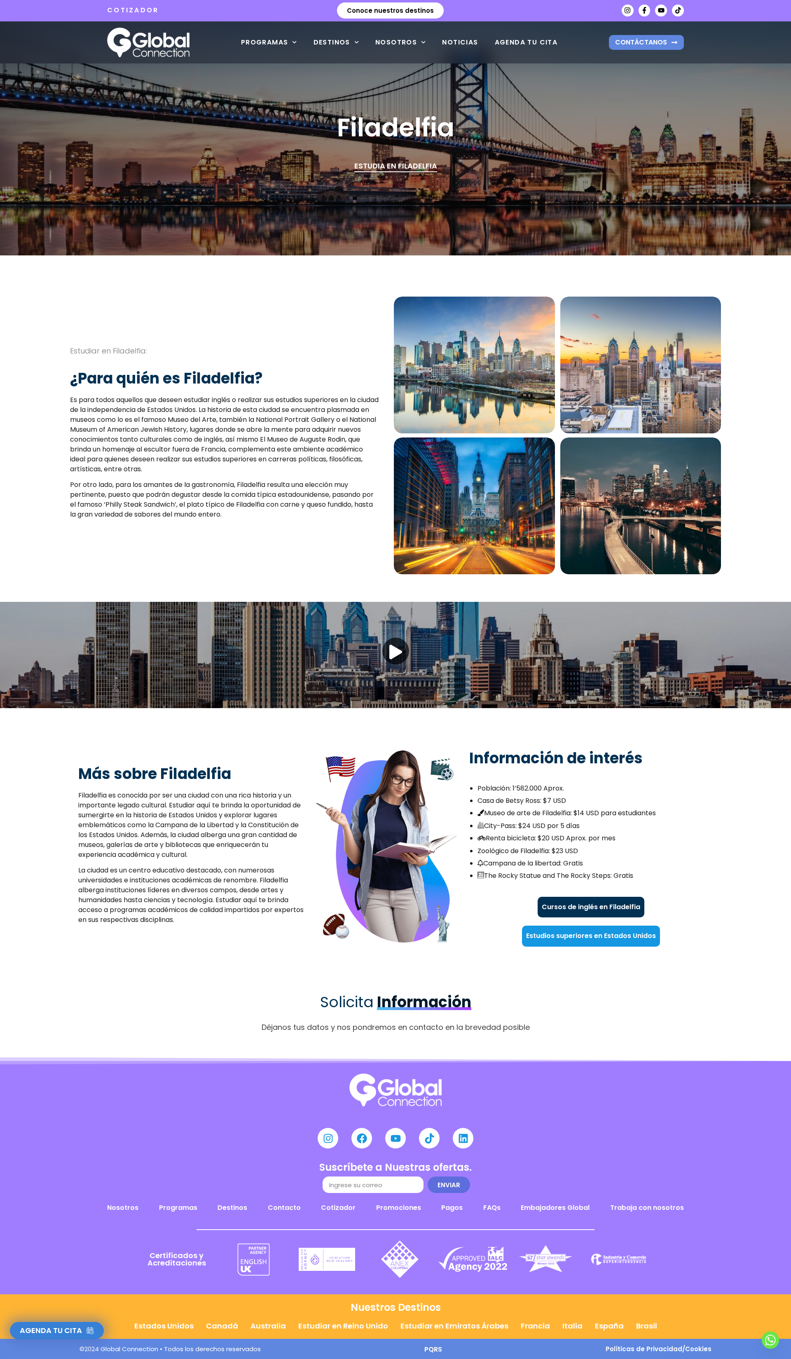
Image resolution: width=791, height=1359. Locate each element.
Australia (268, 1326)
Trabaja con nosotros (647, 1207)
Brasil (646, 1326)
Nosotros (396, 42)
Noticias (460, 42)
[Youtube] (661, 10)
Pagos (452, 1207)
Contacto (284, 1207)
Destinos (332, 42)
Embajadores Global (555, 1207)
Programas (264, 42)
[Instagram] (628, 10)
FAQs (492, 1207)
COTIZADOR (133, 10)
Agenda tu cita (526, 42)
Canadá (222, 1326)
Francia (535, 1326)
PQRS (433, 1349)
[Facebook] (361, 1138)
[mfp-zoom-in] (474, 362)
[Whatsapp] (770, 1340)
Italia (572, 1326)
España (609, 1326)
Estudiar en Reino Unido (343, 1326)
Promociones (398, 1207)
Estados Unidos (164, 1326)
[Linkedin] (463, 1138)
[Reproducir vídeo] (395, 651)
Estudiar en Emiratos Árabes (454, 1326)
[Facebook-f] (645, 10)
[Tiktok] (678, 10)
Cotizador (338, 1207)
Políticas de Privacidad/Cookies (658, 1349)
